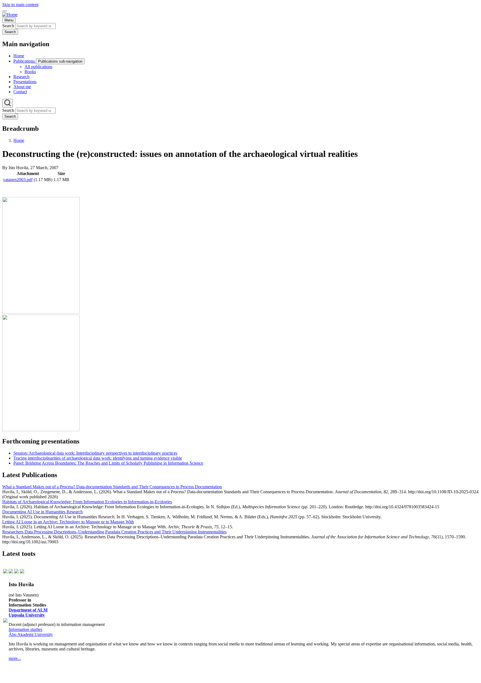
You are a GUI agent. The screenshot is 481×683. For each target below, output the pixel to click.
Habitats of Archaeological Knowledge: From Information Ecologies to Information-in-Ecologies (87, 501)
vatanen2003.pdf (18, 179)
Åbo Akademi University (31, 634)
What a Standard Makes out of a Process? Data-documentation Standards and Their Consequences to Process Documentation (112, 486)
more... (15, 658)
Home (18, 140)
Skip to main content (20, 4)
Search (8, 25)
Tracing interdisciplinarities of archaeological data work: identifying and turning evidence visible (97, 458)
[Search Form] (7, 103)
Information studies (25, 629)
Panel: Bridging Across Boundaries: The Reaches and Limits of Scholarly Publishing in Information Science (108, 463)
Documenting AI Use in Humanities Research (42, 511)
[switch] (4, 11)
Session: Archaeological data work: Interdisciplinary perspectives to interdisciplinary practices (95, 453)
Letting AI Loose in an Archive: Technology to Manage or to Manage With (68, 521)
